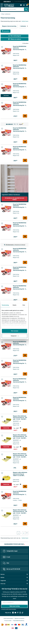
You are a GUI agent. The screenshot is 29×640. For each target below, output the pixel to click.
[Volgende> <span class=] (27, 26)
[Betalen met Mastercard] (19, 625)
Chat (8, 563)
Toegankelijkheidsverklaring (18, 620)
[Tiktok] (22, 613)
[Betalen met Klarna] (13, 628)
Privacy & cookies (8, 620)
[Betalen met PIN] (23, 625)
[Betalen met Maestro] (15, 625)
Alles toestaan (14, 331)
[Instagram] (20, 613)
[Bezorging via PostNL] (2, 624)
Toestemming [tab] (5, 305)
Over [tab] (24, 305)
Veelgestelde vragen (12, 551)
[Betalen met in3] (16, 628)
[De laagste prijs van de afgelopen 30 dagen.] (20, 428)
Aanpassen (14, 335)
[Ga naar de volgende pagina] (26, 532)
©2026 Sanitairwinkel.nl (8, 618)
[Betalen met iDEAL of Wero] (7, 625)
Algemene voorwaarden (19, 618)
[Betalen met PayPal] (26, 624)
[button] (2, 47)
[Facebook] (13, 613)
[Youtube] (15, 613)
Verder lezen (25, 21)
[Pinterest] (18, 613)
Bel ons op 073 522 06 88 (13, 569)
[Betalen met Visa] (12, 625)
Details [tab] (14, 305)
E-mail (8, 557)
